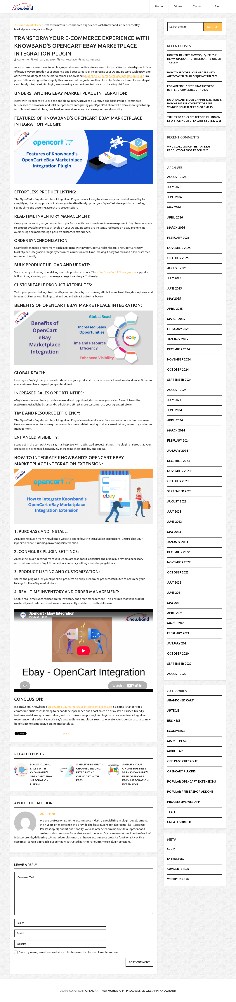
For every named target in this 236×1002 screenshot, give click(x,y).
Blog (218, 6)
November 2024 (179, 359)
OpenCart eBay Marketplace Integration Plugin (114, 75)
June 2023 (174, 521)
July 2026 (174, 187)
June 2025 (174, 288)
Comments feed (178, 868)
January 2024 (177, 450)
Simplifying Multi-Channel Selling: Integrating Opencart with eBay (89, 772)
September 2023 (179, 491)
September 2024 (179, 379)
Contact (198, 6)
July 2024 (174, 400)
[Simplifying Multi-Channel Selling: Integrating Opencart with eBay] (67, 770)
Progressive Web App (183, 801)
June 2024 (174, 410)
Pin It (66, 733)
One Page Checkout (182, 761)
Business (174, 720)
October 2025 (178, 258)
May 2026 (174, 207)
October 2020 (178, 653)
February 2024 (178, 440)
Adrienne (23, 59)
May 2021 (174, 602)
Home (159, 6)
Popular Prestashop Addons (190, 791)
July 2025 (174, 278)
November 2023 (179, 471)
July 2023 (174, 511)
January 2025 (177, 339)
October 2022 (178, 572)
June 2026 (174, 197)
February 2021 (178, 633)
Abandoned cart (180, 700)
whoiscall (174, 146)
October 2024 (178, 369)
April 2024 (175, 420)
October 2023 (178, 481)
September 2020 (179, 663)
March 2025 (176, 318)
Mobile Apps (176, 751)
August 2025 (176, 268)
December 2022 (178, 552)
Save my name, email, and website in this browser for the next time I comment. (69, 952)
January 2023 (177, 542)
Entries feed (176, 858)
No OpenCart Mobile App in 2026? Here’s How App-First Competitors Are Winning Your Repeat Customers (194, 103)
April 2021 (175, 613)
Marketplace (69, 59)
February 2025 (178, 329)
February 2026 (178, 237)
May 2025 (174, 298)
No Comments (91, 59)
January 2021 (177, 643)
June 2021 (174, 592)
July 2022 (174, 582)
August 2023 (176, 501)
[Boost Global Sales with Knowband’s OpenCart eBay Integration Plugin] (21, 770)
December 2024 (178, 349)
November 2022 (179, 562)
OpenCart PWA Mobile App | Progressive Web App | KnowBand (130, 990)
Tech (171, 812)
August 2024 (176, 389)
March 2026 (176, 227)
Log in (171, 848)
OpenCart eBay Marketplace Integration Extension (80, 706)
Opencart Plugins (181, 771)
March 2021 (176, 623)
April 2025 (175, 308)
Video (178, 6)
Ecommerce (176, 730)
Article (173, 710)
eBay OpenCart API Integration (116, 272)
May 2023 (174, 531)
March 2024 (176, 430)
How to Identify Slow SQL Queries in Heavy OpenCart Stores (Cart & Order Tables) (194, 59)
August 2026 (176, 176)
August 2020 (176, 673)
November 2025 (179, 247)
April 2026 (175, 217)
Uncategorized (179, 822)
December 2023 (178, 460)
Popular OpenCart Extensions (191, 781)
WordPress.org (178, 879)
